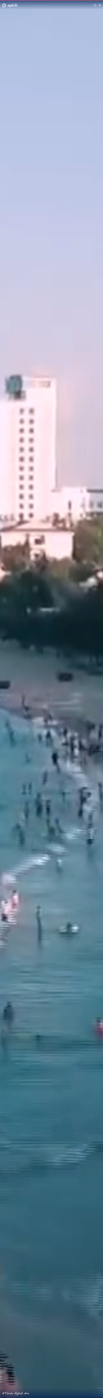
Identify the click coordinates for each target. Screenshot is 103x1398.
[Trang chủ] (10, 5)
